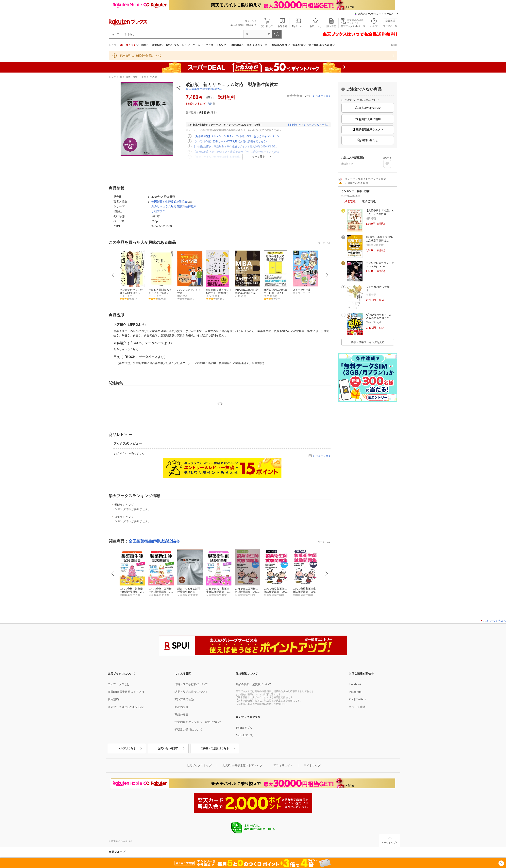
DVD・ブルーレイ (176, 44)
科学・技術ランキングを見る (367, 342)
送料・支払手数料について (191, 684)
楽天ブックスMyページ (353, 26)
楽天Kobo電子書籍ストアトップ (242, 765)
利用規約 (113, 699)
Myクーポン (298, 26)
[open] (387, 164)
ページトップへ (389, 842)
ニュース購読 (357, 707)
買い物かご (267, 26)
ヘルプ (374, 26)
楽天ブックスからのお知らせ (126, 707)
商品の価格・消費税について (254, 684)
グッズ (209, 44)
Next (326, 275)
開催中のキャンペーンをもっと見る (308, 124)
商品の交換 (181, 707)
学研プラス (158, 211)
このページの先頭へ (494, 620)
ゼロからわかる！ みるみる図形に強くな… (379, 316)
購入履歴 (331, 26)
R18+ (394, 44)
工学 (143, 77)
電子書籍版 (369, 201)
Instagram (355, 691)
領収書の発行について (188, 729)
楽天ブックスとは (119, 684)
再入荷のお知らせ (370, 107)
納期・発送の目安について (191, 691)
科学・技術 (132, 77)
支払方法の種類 (184, 699)
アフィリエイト (283, 765)
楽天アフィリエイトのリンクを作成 (365, 178)
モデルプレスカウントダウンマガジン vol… (380, 264)
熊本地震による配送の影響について (140, 55)
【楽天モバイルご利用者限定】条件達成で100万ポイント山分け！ (231, 156)
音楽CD (156, 44)
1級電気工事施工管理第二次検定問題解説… (379, 239)
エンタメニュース (257, 44)
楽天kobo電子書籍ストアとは (126, 691)
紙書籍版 (350, 201)
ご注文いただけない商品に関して (362, 100)
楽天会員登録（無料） (242, 25)
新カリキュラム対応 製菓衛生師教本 (173, 206)
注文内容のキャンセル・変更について (198, 722)
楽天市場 (390, 20)
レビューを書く (322, 95)
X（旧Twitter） (358, 699)
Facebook (355, 684)
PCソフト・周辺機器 (229, 44)
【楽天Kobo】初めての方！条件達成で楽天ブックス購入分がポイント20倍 (236, 151)
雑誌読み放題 (279, 44)
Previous (113, 275)
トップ (112, 44)
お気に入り (316, 26)
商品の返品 (181, 714)
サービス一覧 (390, 26)
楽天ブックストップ (199, 765)
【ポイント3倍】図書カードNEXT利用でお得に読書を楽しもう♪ (230, 141)
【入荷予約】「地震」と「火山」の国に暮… (380, 212)
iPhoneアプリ (244, 727)
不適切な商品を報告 (356, 183)
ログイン (249, 21)
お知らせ (282, 26)
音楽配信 (298, 44)
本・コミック (128, 44)
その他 (153, 77)
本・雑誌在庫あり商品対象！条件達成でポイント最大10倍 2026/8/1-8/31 (235, 146)
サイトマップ (312, 765)
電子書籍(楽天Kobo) (320, 44)
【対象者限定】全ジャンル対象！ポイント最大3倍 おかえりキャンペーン (236, 136)
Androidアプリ (245, 735)
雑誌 (143, 44)
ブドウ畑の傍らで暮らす (379, 288)
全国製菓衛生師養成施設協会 (204, 89)
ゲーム (196, 44)
